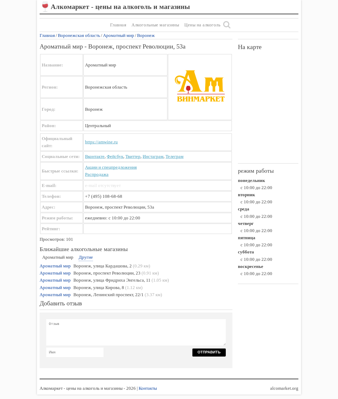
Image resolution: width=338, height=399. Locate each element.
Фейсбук (115, 156)
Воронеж (146, 35)
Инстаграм (153, 156)
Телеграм (175, 156)
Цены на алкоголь (202, 24)
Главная (118, 24)
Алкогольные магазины (155, 24)
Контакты (148, 388)
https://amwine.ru (101, 142)
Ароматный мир (118, 35)
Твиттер (132, 156)
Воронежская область (79, 35)
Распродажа (97, 174)
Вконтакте (95, 156)
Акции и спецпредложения (111, 167)
